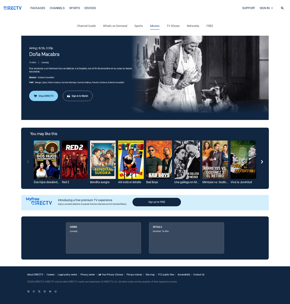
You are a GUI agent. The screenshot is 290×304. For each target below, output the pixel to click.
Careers (50, 274)
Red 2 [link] (65, 182)
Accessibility (183, 274)
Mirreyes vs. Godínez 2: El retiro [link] (222, 182)
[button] (282, 8)
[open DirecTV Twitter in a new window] (39, 291)
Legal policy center (67, 274)
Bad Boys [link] (152, 182)
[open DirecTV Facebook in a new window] (34, 291)
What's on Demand (115, 26)
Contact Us (198, 274)
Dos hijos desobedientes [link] (49, 182)
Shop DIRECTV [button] (46, 96)
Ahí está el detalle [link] (129, 182)
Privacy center (87, 274)
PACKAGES (37, 8)
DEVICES (90, 8)
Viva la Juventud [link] (241, 182)
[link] (47, 160)
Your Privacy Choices (112, 274)
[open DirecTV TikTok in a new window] (55, 291)
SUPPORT (248, 8)
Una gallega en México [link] (188, 182)
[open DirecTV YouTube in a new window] (50, 291)
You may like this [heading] (43, 134)
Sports (138, 26)
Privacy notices (134, 274)
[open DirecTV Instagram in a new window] (45, 291)
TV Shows (173, 26)
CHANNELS (57, 8)
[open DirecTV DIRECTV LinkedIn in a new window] (28, 291)
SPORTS (74, 8)
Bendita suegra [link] (99, 182)
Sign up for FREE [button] (156, 202)
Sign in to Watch (80, 96)
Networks (193, 26)
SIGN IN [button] (265, 8)
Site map (150, 274)
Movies (155, 26)
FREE (209, 26)
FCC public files (166, 274)
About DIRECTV (35, 274)
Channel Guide (86, 26)
